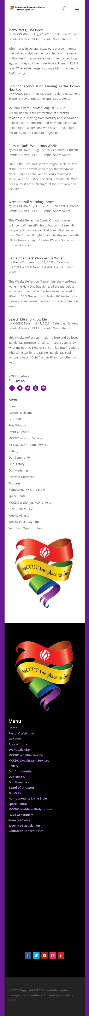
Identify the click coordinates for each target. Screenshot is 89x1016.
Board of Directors (21, 477)
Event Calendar (19, 432)
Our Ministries (18, 470)
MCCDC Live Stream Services (28, 445)
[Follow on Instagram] (52, 955)
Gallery (13, 451)
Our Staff (14, 419)
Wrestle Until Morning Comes (31, 202)
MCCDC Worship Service (25, 438)
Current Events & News (24, 267)
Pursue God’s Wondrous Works (33, 145)
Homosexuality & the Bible (26, 490)
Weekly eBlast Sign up (23, 522)
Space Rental (62, 39)
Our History (16, 464)
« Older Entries (18, 376)
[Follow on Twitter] (36, 955)
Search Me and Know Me (27, 319)
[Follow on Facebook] (28, 955)
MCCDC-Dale (21, 34)
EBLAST (36, 39)
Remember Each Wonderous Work (35, 258)
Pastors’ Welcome (20, 413)
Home (12, 406)
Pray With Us (17, 425)
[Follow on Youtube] (44, 955)
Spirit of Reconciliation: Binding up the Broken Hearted (44, 88)
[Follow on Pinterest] (61, 955)
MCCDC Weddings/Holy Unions (29, 502)
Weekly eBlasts (18, 515)
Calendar (61, 34)
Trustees (14, 483)
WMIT (12, 1000)
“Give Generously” (20, 509)
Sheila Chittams (23, 262)
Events (47, 39)
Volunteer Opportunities (25, 528)
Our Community (19, 457)
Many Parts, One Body (25, 30)
